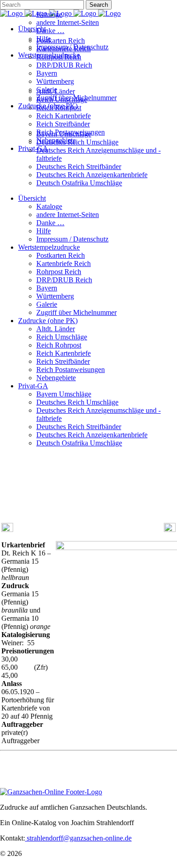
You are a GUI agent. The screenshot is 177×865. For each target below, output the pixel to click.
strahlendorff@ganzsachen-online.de (78, 838)
